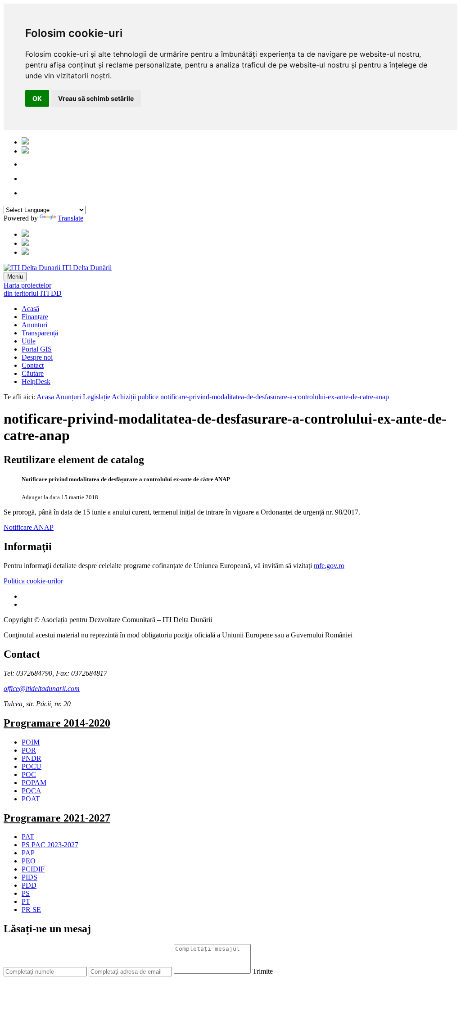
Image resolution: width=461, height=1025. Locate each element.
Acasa (45, 397)
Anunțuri (34, 325)
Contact (33, 365)
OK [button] (37, 98)
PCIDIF (33, 869)
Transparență (40, 333)
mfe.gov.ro (329, 565)
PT (26, 901)
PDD (29, 885)
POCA (31, 791)
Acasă (30, 308)
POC (29, 774)
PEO (29, 861)
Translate (70, 218)
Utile (29, 341)
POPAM (34, 782)
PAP (28, 853)
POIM (31, 742)
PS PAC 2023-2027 (50, 845)
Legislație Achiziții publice (120, 397)
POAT (31, 799)
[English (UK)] (25, 151)
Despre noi (37, 357)
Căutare (33, 373)
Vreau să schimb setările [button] (96, 98)
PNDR (31, 758)
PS (26, 893)
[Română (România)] (25, 142)
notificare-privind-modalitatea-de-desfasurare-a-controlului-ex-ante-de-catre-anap (274, 397)
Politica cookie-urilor (33, 581)
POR (29, 750)
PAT (28, 836)
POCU (31, 766)
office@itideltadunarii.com (42, 688)
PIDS (29, 877)
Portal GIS (37, 349)
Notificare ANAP (29, 527)
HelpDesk (36, 381)
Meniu (15, 276)
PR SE (31, 909)
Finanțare (35, 317)
